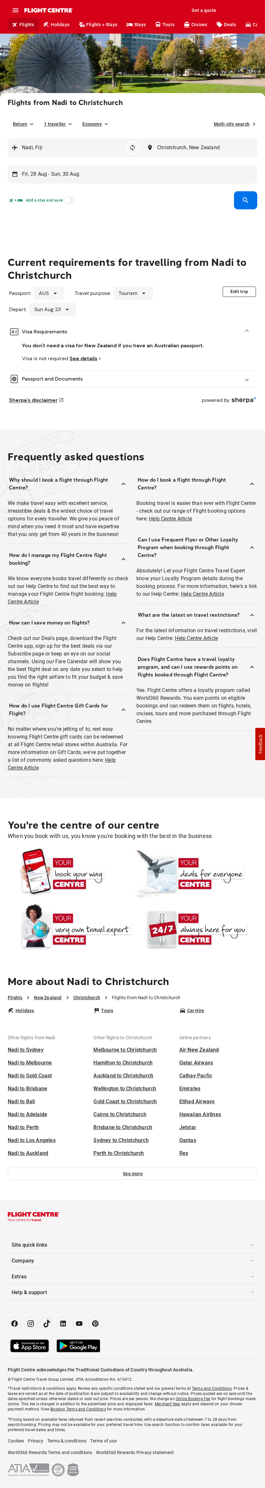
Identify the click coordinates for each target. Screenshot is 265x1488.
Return (20, 124)
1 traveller (55, 124)
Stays (140, 24)
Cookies (16, 1440)
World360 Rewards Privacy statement (135, 1452)
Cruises (199, 24)
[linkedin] (63, 1323)
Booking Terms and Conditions (78, 1409)
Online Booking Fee (193, 1399)
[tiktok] (47, 1323)
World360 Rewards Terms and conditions (50, 1452)
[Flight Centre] (48, 10)
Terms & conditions (67, 1440)
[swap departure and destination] (132, 147)
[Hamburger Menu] (15, 10)
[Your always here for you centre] (195, 929)
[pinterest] (95, 1323)
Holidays (60, 24)
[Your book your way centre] (70, 873)
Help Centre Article (170, 519)
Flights (26, 24)
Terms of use (103, 1440)
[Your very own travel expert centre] (70, 929)
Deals (230, 24)
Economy (91, 124)
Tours (169, 24)
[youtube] (79, 1323)
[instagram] (30, 1323)
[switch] (68, 202)
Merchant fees (167, 1404)
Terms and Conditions (212, 1388)
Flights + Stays (101, 24)
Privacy (35, 1440)
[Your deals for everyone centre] (195, 873)
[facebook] (14, 1323)
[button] (133, 1174)
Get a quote (204, 10)
